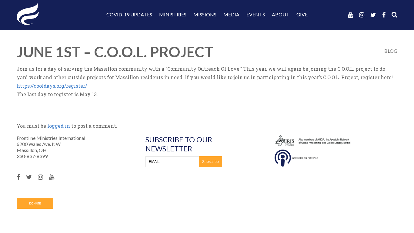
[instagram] (361, 14)
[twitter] (373, 14)
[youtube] (350, 14)
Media (231, 14)
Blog (390, 51)
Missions (204, 14)
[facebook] (384, 14)
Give (302, 14)
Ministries (172, 14)
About (280, 14)
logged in (58, 126)
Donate (35, 203)
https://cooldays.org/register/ (52, 86)
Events (255, 14)
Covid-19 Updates (129, 14)
